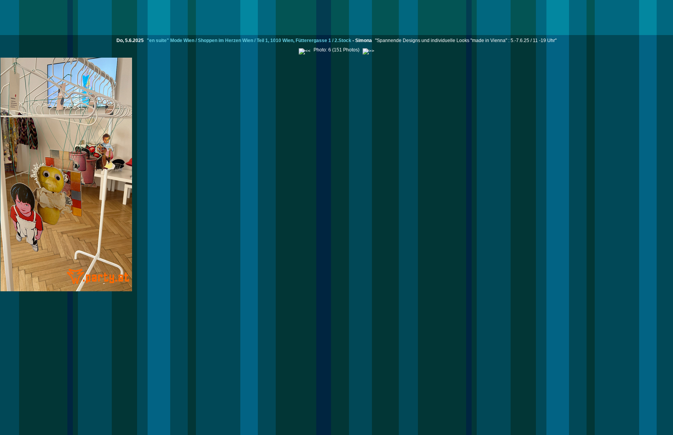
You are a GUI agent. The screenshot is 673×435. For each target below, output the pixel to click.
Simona (363, 40)
